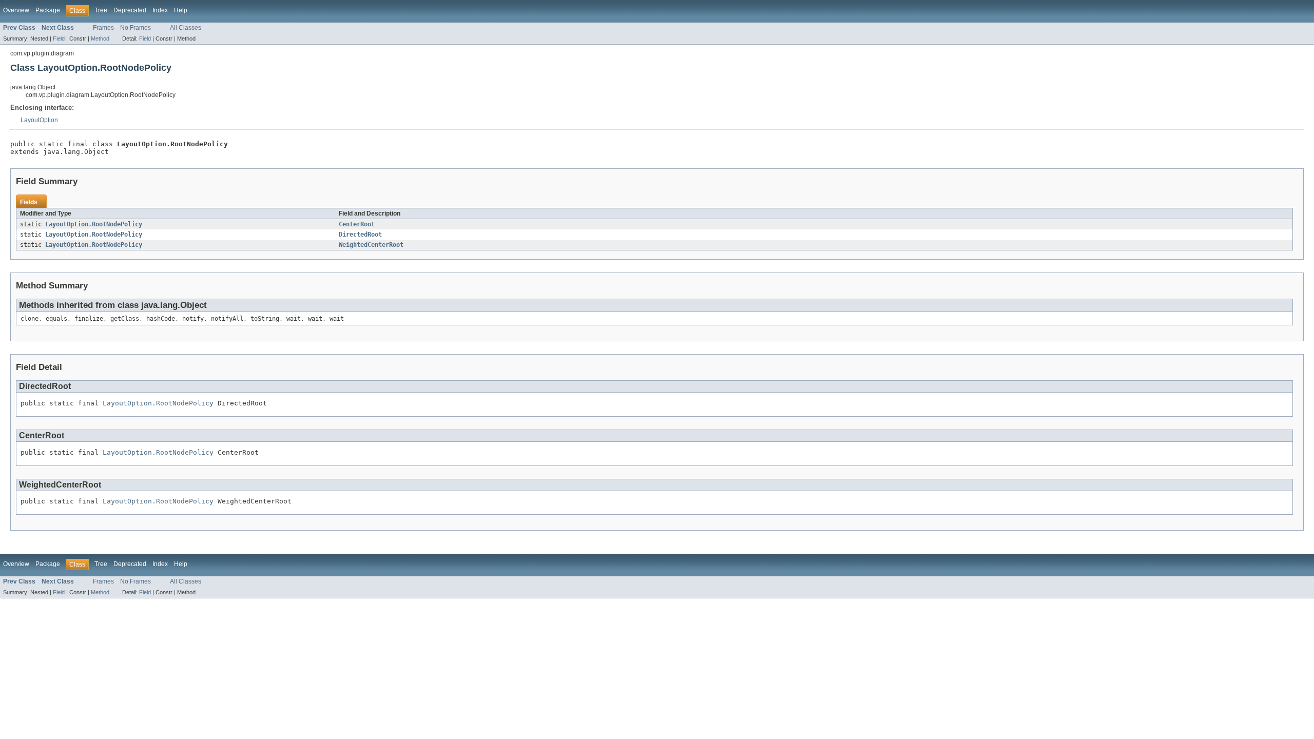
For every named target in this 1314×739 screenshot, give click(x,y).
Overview (16, 10)
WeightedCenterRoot (371, 244)
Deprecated (129, 10)
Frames (103, 27)
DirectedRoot (360, 234)
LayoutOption (39, 120)
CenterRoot (357, 224)
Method (100, 38)
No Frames (135, 27)
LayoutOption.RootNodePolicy (93, 224)
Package (47, 10)
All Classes (185, 27)
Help (180, 10)
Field (59, 38)
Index (160, 10)
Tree (100, 10)
